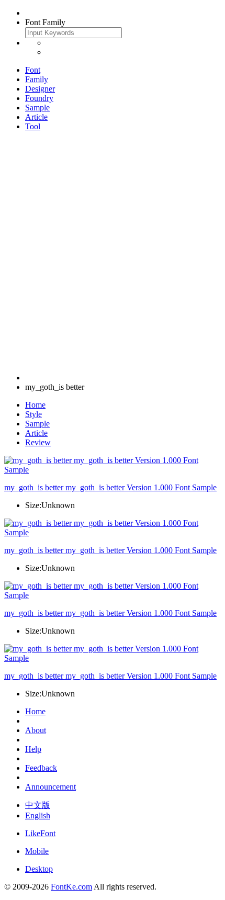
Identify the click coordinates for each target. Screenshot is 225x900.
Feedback (41, 767)
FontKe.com (71, 886)
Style (33, 414)
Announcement (50, 786)
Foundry (39, 98)
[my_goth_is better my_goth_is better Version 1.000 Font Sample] (112, 469)
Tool (32, 126)
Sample (37, 107)
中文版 (37, 805)
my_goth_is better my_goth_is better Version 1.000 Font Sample (110, 487)
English (37, 815)
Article (36, 117)
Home (35, 404)
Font (32, 69)
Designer (40, 88)
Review (38, 442)
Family (36, 79)
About (35, 730)
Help (33, 749)
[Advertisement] (112, 252)
